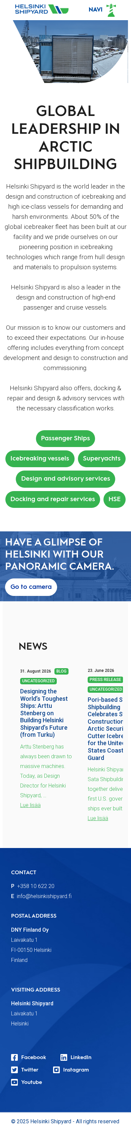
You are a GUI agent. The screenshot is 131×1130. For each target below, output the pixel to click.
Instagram (76, 1070)
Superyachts (102, 458)
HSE (114, 499)
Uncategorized (38, 681)
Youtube (31, 1082)
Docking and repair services (52, 499)
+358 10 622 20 (35, 886)
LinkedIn (81, 1057)
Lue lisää (30, 805)
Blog (61, 671)
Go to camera (31, 587)
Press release (105, 679)
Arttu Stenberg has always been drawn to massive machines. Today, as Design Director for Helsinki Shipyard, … (46, 771)
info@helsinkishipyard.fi (44, 896)
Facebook (33, 1057)
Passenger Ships (65, 438)
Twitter (30, 1070)
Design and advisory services (65, 479)
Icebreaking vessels (39, 458)
